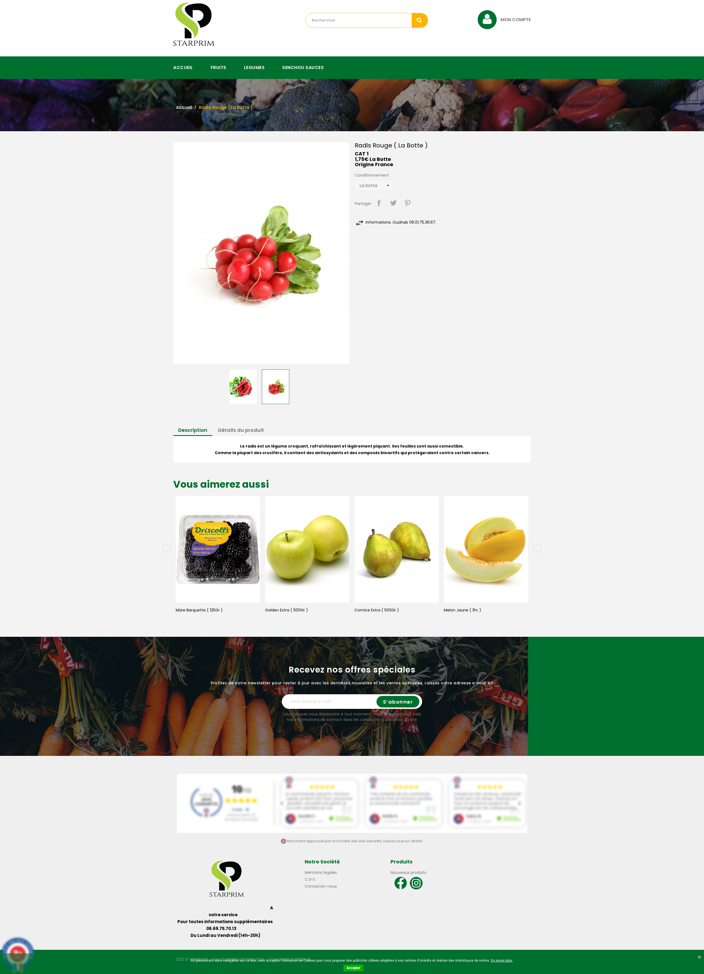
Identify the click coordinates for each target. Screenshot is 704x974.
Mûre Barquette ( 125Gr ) (199, 610)
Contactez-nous (321, 886)
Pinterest (407, 202)
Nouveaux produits (408, 872)
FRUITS (218, 67)
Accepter (353, 968)
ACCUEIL (183, 67)
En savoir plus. (502, 960)
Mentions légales (321, 872)
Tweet (393, 202)
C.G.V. (310, 879)
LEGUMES (254, 67)
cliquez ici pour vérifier (403, 841)
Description (192, 430)
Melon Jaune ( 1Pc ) (462, 610)
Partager (378, 202)
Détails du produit (241, 430)
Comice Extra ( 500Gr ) (376, 610)
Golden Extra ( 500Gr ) (286, 610)
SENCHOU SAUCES (303, 67)
